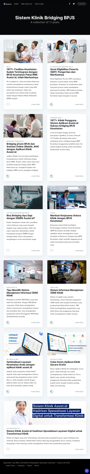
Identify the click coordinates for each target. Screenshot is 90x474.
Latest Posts (10, 465)
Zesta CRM (39, 4)
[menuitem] (16, 4)
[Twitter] (74, 4)
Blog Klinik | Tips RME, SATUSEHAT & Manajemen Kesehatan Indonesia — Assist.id (34, 463)
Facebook (21, 465)
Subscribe (82, 4)
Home (16, 4)
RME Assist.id (26, 4)
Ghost (36, 465)
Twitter (29, 465)
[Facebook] (70, 4)
